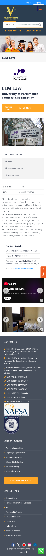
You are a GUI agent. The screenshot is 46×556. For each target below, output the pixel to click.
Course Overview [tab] (15, 154)
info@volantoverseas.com (18, 401)
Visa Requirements (14, 457)
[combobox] (9, 24)
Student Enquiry (12, 467)
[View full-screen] (41, 300)
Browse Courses (33, 31)
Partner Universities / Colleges (18, 503)
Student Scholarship (14, 462)
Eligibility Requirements (15, 453)
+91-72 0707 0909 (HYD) (17, 377)
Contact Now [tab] (13, 175)
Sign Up (38, 3)
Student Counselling (14, 448)
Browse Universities (14, 31)
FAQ (7, 508)
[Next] (40, 290)
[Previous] (6, 290)
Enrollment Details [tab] (15, 168)
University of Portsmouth (20, 94)
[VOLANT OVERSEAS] (11, 13)
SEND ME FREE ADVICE (21, 480)
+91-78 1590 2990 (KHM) (17, 389)
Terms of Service (13, 531)
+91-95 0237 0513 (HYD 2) (17, 381)
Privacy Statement (14, 535)
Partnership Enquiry (14, 512)
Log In (28, 3)
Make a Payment (13, 471)
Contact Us (10, 521)
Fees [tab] (10, 161)
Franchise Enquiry (13, 517)
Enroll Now (25, 107)
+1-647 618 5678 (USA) (16, 397)
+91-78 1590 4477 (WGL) (17, 385)
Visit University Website (23, 269)
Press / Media (11, 498)
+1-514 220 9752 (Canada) (17, 393)
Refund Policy (11, 526)
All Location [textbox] (10, 24)
